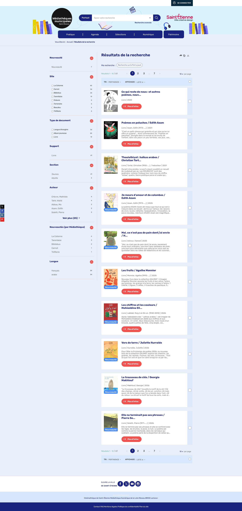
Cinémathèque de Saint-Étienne (97, 498)
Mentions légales (110, 507)
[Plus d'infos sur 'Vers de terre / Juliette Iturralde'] (111, 351)
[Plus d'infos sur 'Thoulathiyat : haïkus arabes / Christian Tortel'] (111, 165)
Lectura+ (154, 498)
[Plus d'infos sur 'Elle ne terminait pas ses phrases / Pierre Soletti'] (111, 422)
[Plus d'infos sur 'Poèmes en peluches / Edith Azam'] (111, 130)
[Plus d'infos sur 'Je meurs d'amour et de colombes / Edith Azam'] (111, 202)
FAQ (102, 507)
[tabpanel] (121, 260)
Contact (97, 507)
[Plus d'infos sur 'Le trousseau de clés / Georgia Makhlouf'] (111, 385)
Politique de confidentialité (128, 507)
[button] (70, 34)
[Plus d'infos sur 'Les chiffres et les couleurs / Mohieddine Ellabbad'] (111, 313)
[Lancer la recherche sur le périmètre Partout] (157, 18)
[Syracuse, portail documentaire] (62, 18)
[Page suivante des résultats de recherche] (160, 74)
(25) (70, 218)
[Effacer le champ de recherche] (150, 18)
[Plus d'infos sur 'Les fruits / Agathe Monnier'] (111, 279)
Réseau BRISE (144, 498)
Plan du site (143, 507)
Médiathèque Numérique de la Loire (124, 498)
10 (181, 74)
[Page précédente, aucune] (127, 74)
